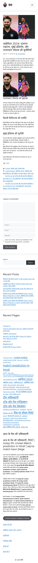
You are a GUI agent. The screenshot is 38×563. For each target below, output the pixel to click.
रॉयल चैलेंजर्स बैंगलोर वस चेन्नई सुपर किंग (22, 420)
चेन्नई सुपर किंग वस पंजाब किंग (9, 392)
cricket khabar (10, 171)
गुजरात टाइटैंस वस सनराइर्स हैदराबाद (24, 389)
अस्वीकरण (6, 535)
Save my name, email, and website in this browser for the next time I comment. (18, 241)
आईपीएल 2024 (20, 171)
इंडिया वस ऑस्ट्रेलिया (12, 385)
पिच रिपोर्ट (5, 416)
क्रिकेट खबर (14, 168)
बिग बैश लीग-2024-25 (14, 416)
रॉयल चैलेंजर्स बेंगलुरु (8, 420)
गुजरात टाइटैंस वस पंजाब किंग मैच (9, 389)
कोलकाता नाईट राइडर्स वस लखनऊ (23, 387)
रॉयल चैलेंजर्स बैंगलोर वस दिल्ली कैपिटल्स (11, 422)
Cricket (7, 168)
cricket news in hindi (9, 360)
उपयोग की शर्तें (6, 341)
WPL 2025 (11, 373)
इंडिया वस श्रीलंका (20, 385)
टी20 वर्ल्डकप (6, 394)
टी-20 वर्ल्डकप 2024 (24, 391)
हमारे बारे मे (6, 552)
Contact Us (6, 326)
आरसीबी (5, 385)
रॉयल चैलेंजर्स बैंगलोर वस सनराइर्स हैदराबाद (11, 424)
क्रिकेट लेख (21, 168)
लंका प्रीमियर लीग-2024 (11, 427)
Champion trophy (8, 357)
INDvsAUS (20, 360)
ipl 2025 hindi (7, 362)
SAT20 (5, 373)
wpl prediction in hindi (10, 379)
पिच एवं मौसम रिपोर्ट (24, 412)
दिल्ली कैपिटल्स (7, 173)
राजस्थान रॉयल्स (22, 173)
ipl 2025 (26, 360)
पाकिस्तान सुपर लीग (8, 413)
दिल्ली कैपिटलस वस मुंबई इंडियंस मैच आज (11, 409)
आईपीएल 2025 (8, 382)
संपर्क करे (6, 546)
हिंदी (10, 5)
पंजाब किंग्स (29, 409)
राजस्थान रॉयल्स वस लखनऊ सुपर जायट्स (18, 418)
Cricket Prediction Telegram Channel (17, 518)
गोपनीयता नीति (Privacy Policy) (12, 347)
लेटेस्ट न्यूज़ (30, 173)
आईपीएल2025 (18, 382)
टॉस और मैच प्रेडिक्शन (15, 402)
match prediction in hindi (16, 367)
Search (5, 259)
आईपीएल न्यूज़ (28, 171)
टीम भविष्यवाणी (11, 397)
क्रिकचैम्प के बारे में (8, 344)
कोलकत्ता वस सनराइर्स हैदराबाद (9, 387)
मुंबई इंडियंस (14, 173)
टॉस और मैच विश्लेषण (14, 406)
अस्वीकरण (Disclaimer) (10, 333)
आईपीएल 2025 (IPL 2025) (12, 530)
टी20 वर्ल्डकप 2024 (14, 394)
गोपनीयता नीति (7, 541)
